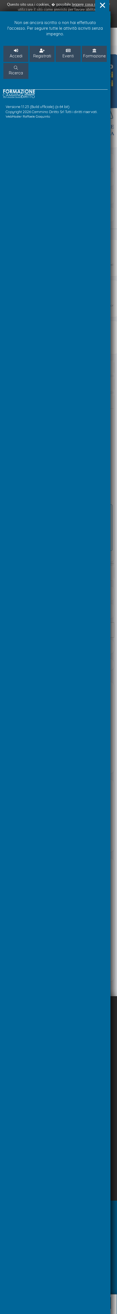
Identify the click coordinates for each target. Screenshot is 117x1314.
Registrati (42, 56)
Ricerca (16, 72)
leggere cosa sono (87, 4)
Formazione (94, 56)
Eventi (68, 56)
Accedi (16, 56)
